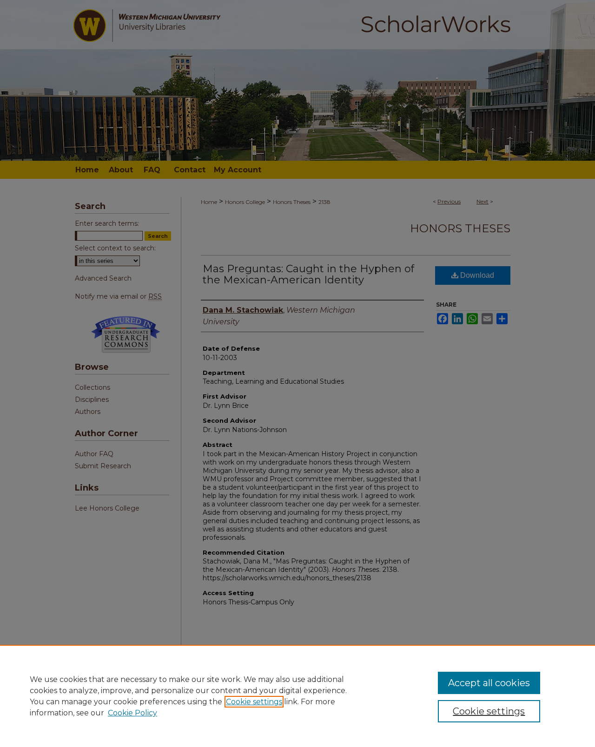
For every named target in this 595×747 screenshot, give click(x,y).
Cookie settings (254, 701)
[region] (297, 696)
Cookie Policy (132, 712)
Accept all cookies (489, 682)
